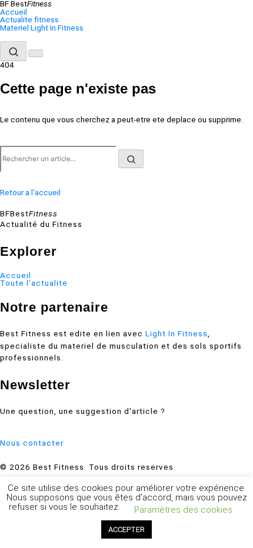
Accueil (13, 12)
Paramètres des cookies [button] (183, 510)
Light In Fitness (176, 333)
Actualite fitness (29, 20)
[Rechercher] (13, 51)
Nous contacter (32, 442)
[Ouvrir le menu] (35, 53)
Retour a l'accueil (30, 192)
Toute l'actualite (34, 283)
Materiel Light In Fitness (42, 28)
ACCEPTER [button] (126, 529)
